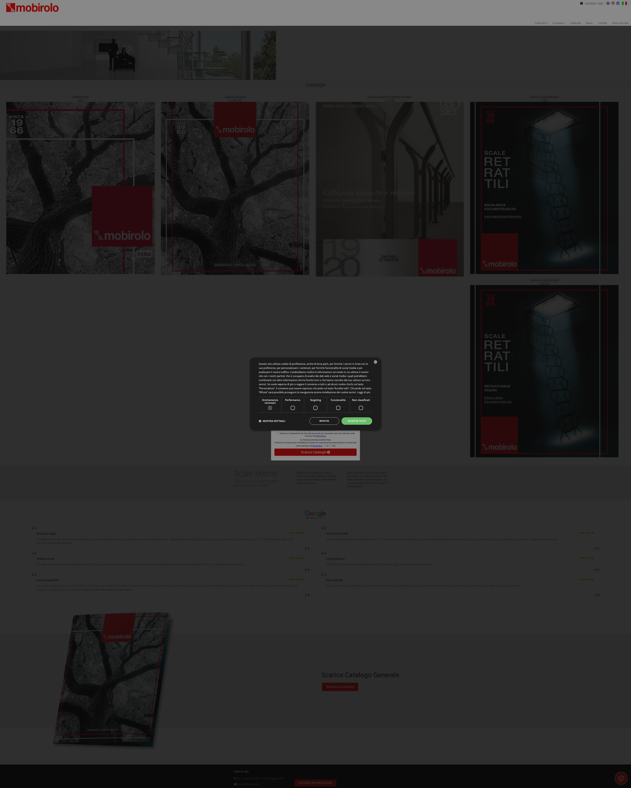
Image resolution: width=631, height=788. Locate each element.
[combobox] (375, 362)
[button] (272, 421)
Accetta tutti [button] (357, 420)
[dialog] (315, 394)
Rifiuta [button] (324, 420)
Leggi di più (363, 392)
